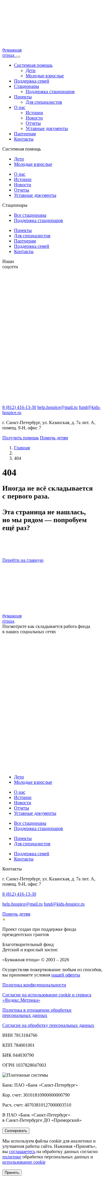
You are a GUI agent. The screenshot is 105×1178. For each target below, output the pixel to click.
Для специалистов (44, 102)
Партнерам (25, 133)
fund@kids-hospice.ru (64, 904)
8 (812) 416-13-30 (19, 407)
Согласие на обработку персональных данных (48, 1025)
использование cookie (24, 1162)
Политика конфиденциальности (34, 984)
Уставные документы (47, 128)
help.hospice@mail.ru (57, 407)
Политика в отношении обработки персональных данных (36, 1013)
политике (11, 1156)
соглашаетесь (22, 1151)
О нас (19, 107)
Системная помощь (33, 65)
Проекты (23, 96)
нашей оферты (65, 974)
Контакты (24, 138)
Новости (34, 117)
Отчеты (33, 123)
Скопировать (16, 1131)
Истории (34, 112)
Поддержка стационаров (50, 91)
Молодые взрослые (45, 75)
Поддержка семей (31, 80)
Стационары (26, 86)
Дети (31, 70)
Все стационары (30, 215)
